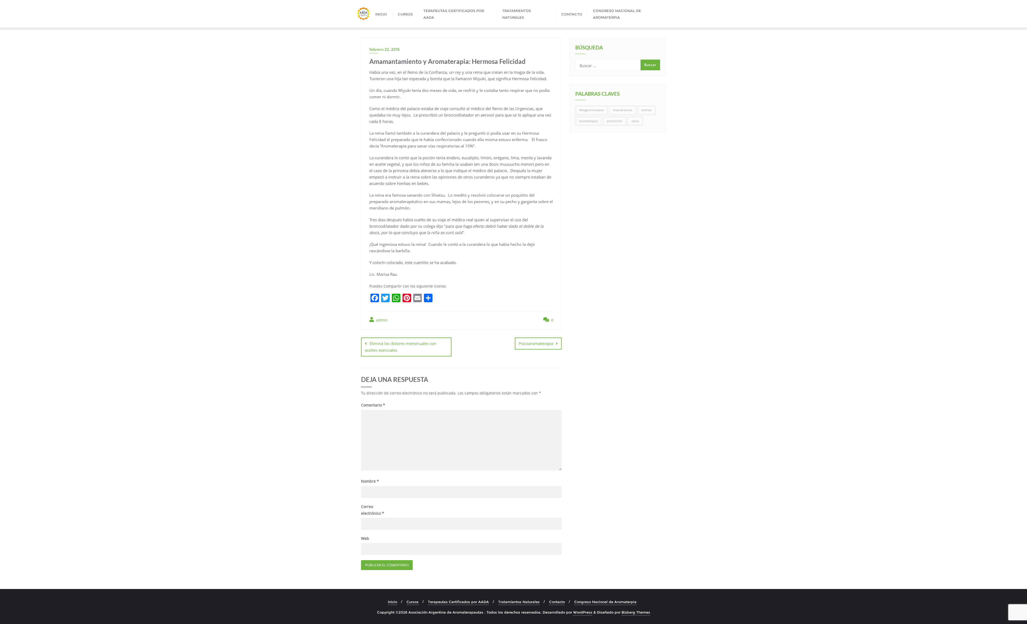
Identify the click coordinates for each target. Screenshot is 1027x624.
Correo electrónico (372, 510)
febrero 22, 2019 (384, 49)
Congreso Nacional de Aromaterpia (605, 602)
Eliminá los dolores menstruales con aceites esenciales (400, 347)
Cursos (413, 602)
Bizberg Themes (636, 612)
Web (365, 538)
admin (381, 320)
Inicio (392, 602)
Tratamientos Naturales (519, 602)
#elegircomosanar (591, 110)
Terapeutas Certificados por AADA (458, 602)
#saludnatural (622, 110)
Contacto (557, 602)
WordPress (582, 612)
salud (635, 121)
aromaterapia (588, 121)
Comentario (373, 405)
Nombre (370, 481)
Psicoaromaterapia (536, 343)
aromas (646, 110)
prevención (614, 121)
